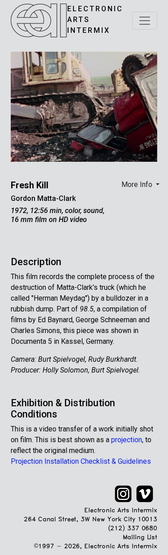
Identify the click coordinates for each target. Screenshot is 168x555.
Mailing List (140, 538)
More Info (137, 184)
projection (126, 439)
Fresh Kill (29, 185)
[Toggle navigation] (144, 21)
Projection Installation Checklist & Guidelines (81, 461)
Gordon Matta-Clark (43, 198)
